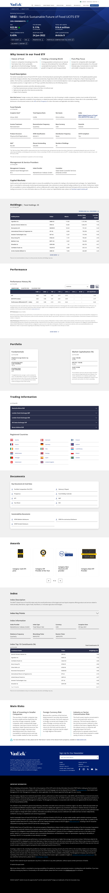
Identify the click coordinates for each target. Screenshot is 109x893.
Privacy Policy (64, 766)
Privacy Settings (84, 766)
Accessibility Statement (67, 770)
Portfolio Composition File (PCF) (59, 39)
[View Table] (92, 286)
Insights (68, 5)
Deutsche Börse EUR (18, 408)
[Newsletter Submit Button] (97, 757)
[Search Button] (32, 5)
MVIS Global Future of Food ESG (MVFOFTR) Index (87, 116)
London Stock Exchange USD (21, 418)
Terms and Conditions (67, 768)
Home (61, 762)
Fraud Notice (83, 762)
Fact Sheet (15, 39)
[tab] (54, 613)
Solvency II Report (18, 43)
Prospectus (37, 39)
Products (38, 5)
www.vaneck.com (36, 309)
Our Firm (86, 5)
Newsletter (94, 5)
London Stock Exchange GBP (21, 413)
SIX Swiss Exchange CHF (19, 422)
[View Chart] (97, 286)
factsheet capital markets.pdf (79, 189)
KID (26, 39)
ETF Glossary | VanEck (42, 857)
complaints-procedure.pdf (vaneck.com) (83, 855)
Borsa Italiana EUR (18, 427)
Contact (62, 764)
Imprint (81, 764)
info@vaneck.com (70, 870)
